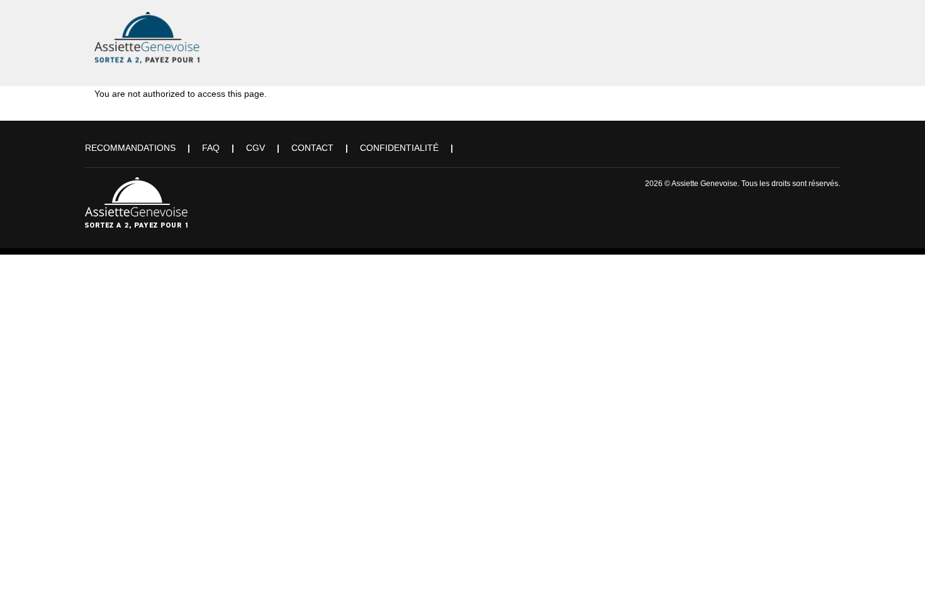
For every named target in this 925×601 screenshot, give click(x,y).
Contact (312, 148)
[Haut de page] (897, 573)
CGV (255, 148)
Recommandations (130, 148)
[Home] (147, 35)
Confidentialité (399, 148)
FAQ (211, 148)
